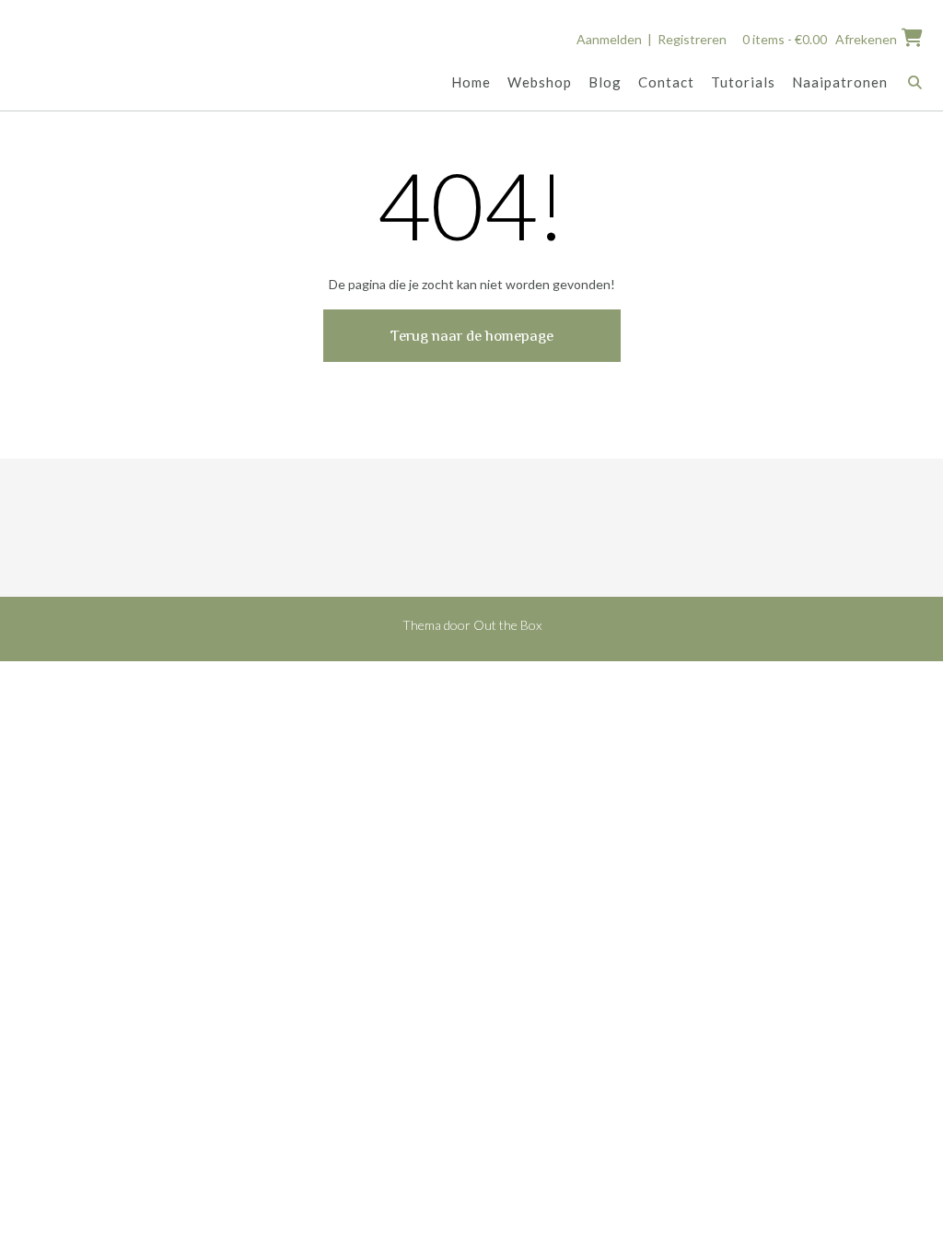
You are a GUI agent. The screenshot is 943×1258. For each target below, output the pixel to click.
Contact (666, 82)
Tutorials (743, 82)
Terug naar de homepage (471, 335)
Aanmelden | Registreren (651, 39)
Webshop (539, 82)
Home (471, 82)
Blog (605, 82)
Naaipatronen (840, 82)
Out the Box (507, 625)
